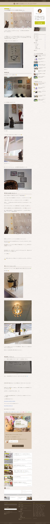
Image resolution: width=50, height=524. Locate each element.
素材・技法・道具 (40, 48)
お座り (42, 505)
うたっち (35, 505)
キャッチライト (42, 507)
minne (34, 504)
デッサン (21, 514)
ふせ (34, 506)
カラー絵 (38, 507)
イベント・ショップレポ (40, 39)
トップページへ (35, 518)
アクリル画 (44, 506)
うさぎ (38, 504)
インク (35, 507)
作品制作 (40, 42)
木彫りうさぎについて (7, 513)
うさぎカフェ (41, 504)
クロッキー (35, 508)
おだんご (38, 505)
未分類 (40, 50)
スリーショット (42, 508)
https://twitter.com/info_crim (8, 405)
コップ (39, 508)
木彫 (21, 515)
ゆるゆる (40, 506)
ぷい (37, 506)
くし (44, 505)
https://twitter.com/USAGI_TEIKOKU (9, 401)
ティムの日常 (21, 506)
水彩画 (40, 47)
